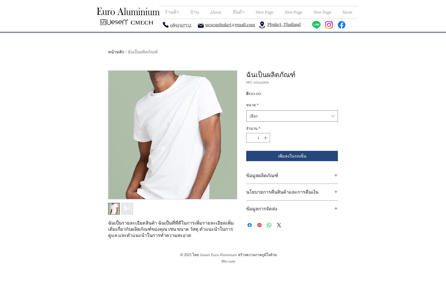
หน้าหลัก (116, 51)
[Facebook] (342, 25)
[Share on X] (279, 225)
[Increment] (266, 137)
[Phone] (165, 25)
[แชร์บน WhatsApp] (269, 225)
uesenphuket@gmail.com (230, 24)
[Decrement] (250, 137)
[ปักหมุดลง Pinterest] (259, 225)
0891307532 (180, 25)
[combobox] (292, 116)
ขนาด (252, 104)
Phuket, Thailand (284, 24)
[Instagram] (329, 25)
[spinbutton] (258, 137)
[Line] (316, 25)
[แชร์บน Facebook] (249, 225)
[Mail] (200, 25)
